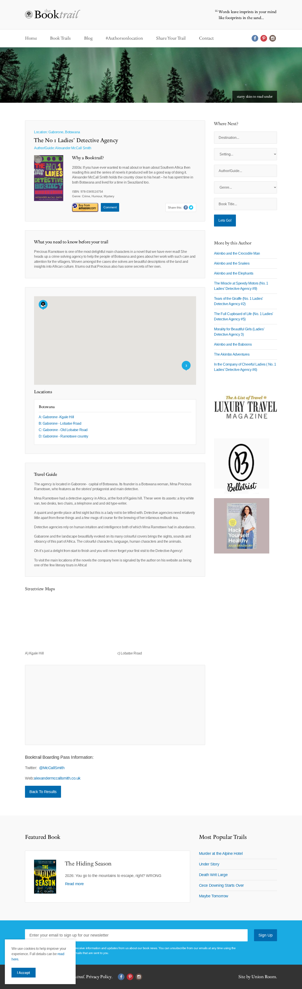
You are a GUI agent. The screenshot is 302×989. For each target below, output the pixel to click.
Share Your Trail (171, 38)
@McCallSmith (51, 768)
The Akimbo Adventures (232, 354)
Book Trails (60, 38)
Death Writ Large (213, 875)
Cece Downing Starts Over (221, 885)
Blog (88, 38)
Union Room (263, 977)
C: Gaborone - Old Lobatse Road (63, 430)
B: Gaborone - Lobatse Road (60, 423)
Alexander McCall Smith (73, 148)
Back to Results (43, 792)
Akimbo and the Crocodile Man (237, 253)
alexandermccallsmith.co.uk (57, 778)
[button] (43, 305)
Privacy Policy (98, 977)
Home (31, 38)
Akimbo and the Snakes (232, 263)
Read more (74, 884)
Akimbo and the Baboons (233, 344)
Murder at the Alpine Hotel (221, 853)
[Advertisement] (115, 705)
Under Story (209, 864)
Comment (110, 207)
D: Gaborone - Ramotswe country (63, 436)
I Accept (23, 972)
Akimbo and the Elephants (233, 273)
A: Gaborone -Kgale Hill (56, 417)
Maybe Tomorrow (213, 896)
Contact (206, 38)
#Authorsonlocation (124, 38)
